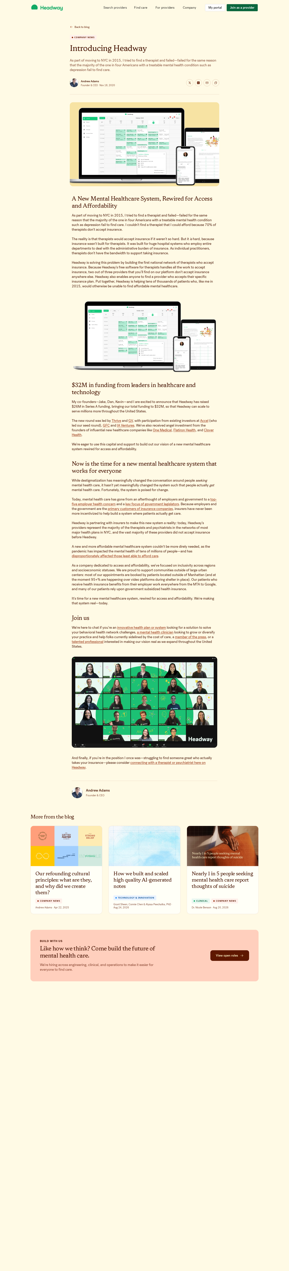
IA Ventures (125, 425)
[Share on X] (189, 82)
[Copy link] (215, 82)
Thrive (116, 420)
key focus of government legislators (152, 504)
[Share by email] (207, 82)
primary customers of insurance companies (140, 508)
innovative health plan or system (141, 627)
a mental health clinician (155, 632)
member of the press (190, 637)
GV (130, 420)
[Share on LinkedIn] (198, 82)
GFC (106, 425)
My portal (215, 8)
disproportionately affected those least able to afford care (115, 556)
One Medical (162, 430)
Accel (204, 420)
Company (189, 8)
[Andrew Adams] (74, 82)
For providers (165, 8)
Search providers (115, 8)
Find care (140, 8)
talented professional (87, 641)
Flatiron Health (184, 430)
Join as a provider (242, 8)
